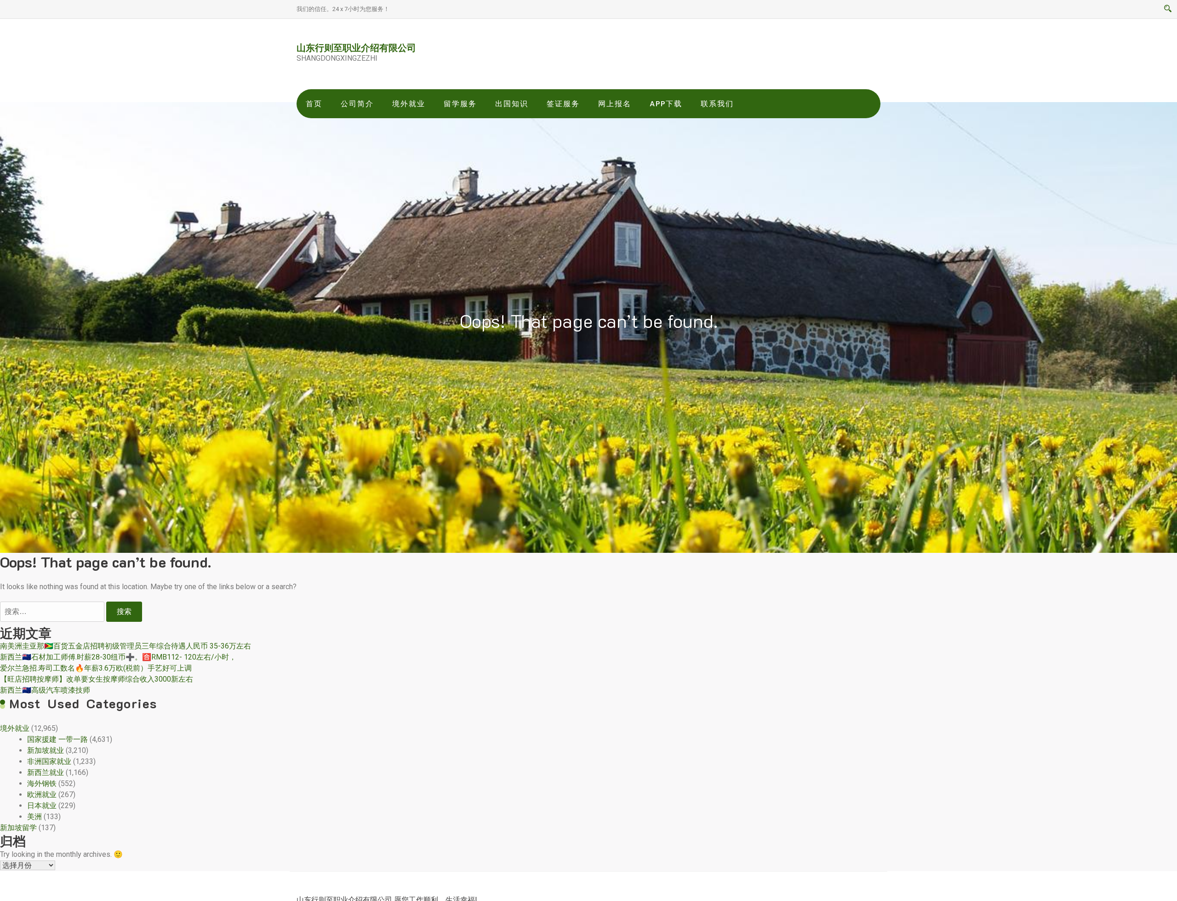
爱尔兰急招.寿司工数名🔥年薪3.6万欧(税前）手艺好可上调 (96, 668)
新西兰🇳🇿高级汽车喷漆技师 (45, 690)
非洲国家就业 (49, 761)
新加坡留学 (18, 827)
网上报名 (614, 103)
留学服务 (460, 103)
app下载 (666, 103)
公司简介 (357, 103)
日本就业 (42, 805)
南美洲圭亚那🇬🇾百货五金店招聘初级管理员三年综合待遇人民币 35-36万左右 (125, 646)
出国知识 (511, 103)
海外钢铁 (42, 783)
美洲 (34, 816)
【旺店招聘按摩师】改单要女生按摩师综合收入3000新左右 (96, 679)
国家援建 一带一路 (57, 739)
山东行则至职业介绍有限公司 (356, 47)
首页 (314, 103)
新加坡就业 (45, 750)
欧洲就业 (42, 794)
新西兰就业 (45, 772)
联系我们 (717, 103)
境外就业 (408, 103)
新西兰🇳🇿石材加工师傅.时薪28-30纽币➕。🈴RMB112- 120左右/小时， (118, 657)
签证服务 (563, 103)
